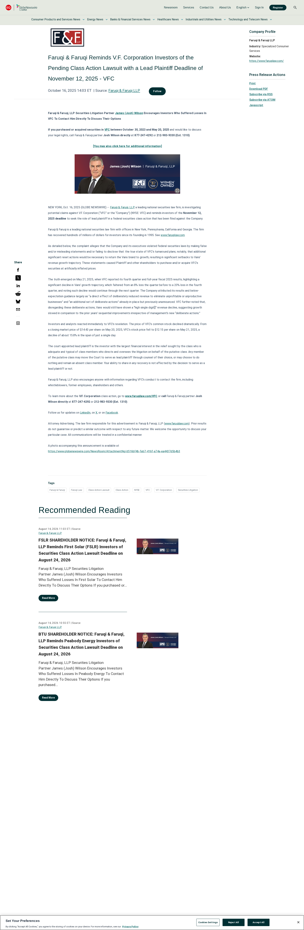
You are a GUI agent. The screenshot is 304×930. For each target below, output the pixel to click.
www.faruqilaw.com (173, 235)
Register (278, 7)
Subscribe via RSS (261, 94)
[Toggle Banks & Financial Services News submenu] (154, 19)
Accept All (258, 922)
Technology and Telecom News (248, 19)
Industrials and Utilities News (203, 19)
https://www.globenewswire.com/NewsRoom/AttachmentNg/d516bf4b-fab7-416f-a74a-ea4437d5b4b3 (114, 451)
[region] (152, 922)
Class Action (122, 490)
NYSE (137, 490)
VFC (148, 490)
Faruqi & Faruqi (57, 490)
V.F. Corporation (164, 490)
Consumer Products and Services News (55, 19)
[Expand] (177, 190)
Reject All (233, 922)
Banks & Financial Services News (130, 19)
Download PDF (258, 89)
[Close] (298, 922)
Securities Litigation (188, 490)
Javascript (256, 105)
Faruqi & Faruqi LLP (124, 90)
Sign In (259, 7)
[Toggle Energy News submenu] (106, 19)
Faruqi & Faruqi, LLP (122, 207)
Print (252, 83)
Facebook (112, 412)
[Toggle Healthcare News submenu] (182, 19)
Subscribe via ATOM (262, 99)
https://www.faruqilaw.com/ (266, 61)
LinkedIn (85, 412)
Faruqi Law (76, 490)
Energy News (95, 19)
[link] (171, 7)
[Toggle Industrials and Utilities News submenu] (225, 19)
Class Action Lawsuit (98, 490)
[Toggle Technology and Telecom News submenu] (271, 19)
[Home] (21, 7)
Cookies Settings (208, 922)
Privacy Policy (130, 926)
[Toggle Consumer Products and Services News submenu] (83, 19)
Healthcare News (168, 19)
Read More (48, 598)
